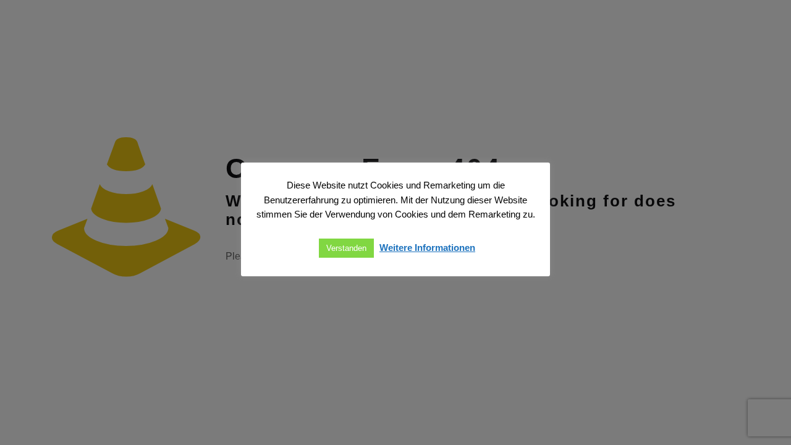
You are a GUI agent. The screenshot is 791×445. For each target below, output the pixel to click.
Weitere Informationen (427, 247)
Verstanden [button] (346, 248)
